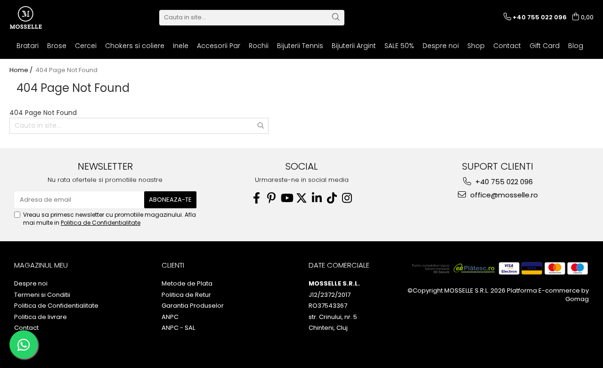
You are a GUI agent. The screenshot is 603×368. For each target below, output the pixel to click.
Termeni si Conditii (42, 295)
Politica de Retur (186, 295)
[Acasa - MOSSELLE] (56, 17)
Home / (21, 70)
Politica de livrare (40, 317)
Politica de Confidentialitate (100, 223)
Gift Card (545, 45)
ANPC (170, 317)
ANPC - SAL (178, 328)
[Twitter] (301, 198)
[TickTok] (331, 198)
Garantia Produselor (193, 306)
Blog (575, 45)
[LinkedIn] (316, 198)
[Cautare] (335, 17)
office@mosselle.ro (503, 195)
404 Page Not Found (66, 70)
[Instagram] (346, 198)
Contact (507, 45)
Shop (476, 45)
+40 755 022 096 (503, 182)
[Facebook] (256, 198)
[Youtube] (286, 198)
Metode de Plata (187, 283)
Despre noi (441, 45)
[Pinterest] (271, 198)
